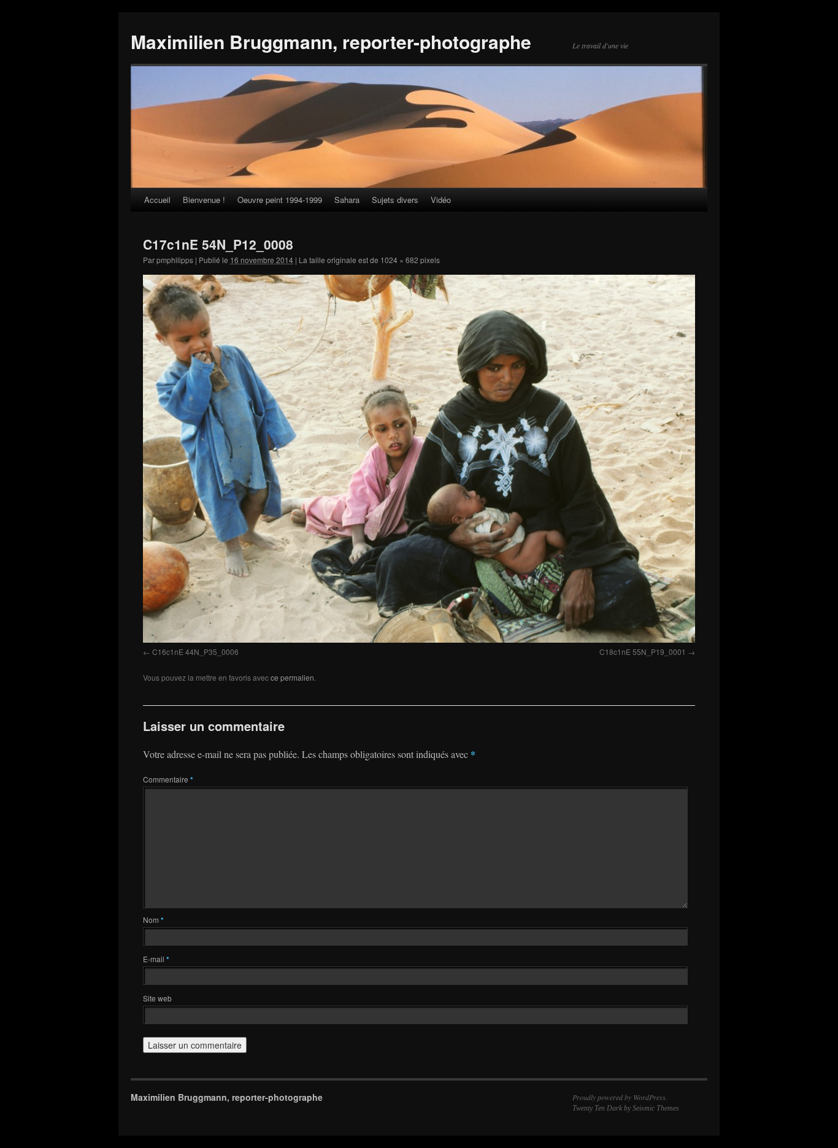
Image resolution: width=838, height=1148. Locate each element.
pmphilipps (174, 259)
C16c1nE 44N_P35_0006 (195, 651)
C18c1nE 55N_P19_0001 (642, 651)
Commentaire (168, 779)
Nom (153, 919)
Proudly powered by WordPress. (619, 1097)
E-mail (156, 959)
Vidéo (441, 199)
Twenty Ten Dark (597, 1108)
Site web (157, 998)
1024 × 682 (399, 259)
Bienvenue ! (204, 199)
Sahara (346, 199)
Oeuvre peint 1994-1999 (279, 199)
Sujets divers (395, 199)
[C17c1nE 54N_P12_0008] (419, 458)
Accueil (157, 199)
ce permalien (292, 677)
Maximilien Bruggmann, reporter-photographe (331, 41)
